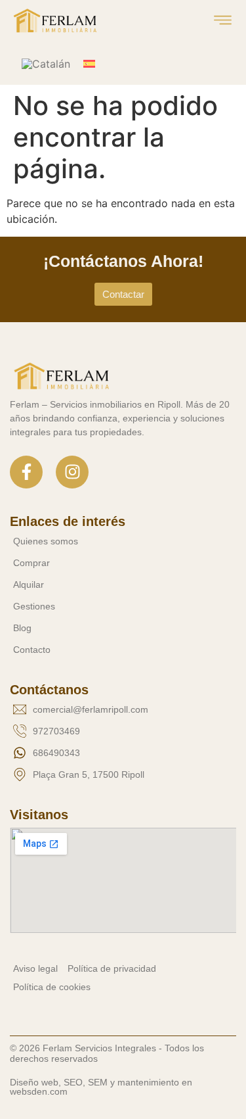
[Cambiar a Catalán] (46, 64)
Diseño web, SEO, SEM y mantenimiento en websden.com (101, 1087)
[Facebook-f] (26, 472)
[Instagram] (72, 472)
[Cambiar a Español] (89, 63)
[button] (223, 21)
